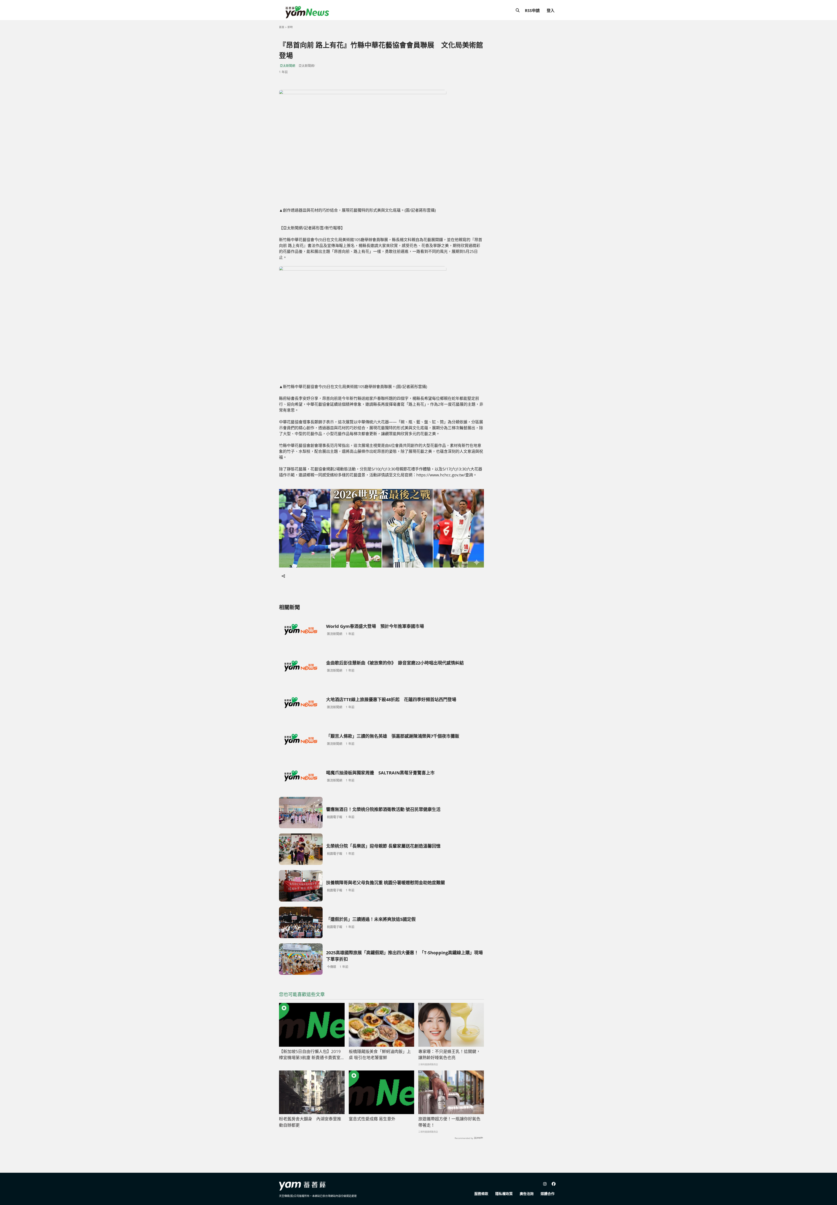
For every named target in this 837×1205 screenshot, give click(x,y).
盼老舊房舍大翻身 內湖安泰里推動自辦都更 (310, 1122)
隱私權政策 (504, 1193)
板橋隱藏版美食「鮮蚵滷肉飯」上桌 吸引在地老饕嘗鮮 (380, 1055)
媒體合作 (548, 1193)
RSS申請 (532, 10)
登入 (551, 10)
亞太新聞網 (287, 65)
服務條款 (481, 1193)
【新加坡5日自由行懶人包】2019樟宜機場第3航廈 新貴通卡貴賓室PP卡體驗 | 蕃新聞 (310, 1055)
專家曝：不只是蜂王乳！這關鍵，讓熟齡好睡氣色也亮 (449, 1055)
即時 (290, 27)
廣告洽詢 (527, 1193)
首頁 (281, 27)
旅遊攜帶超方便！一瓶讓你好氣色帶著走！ (449, 1122)
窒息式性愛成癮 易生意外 (372, 1119)
